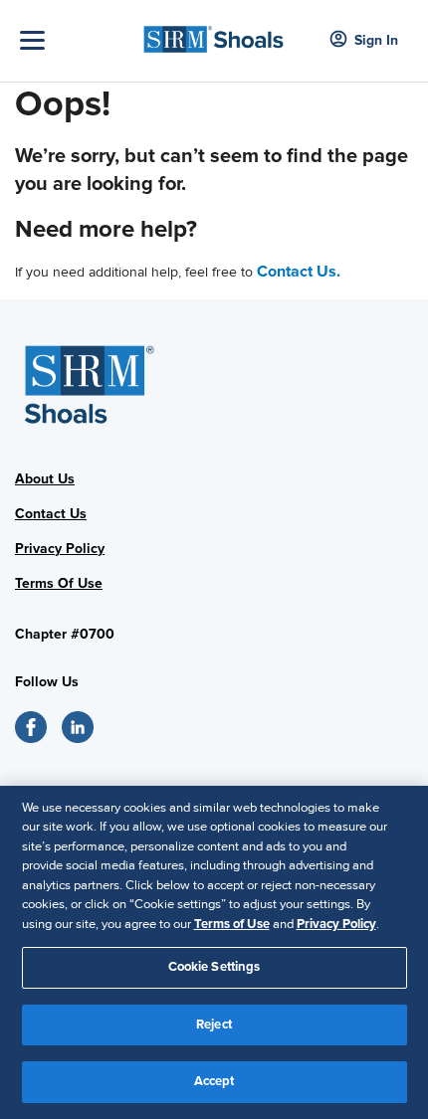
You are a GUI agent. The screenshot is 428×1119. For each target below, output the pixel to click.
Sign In (376, 40)
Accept (214, 1081)
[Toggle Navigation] (74, 40)
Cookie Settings (214, 967)
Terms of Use (232, 924)
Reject (214, 1024)
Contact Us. (298, 272)
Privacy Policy (336, 924)
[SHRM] (214, 33)
